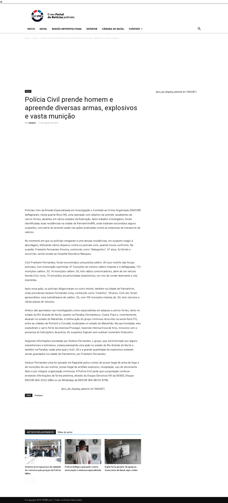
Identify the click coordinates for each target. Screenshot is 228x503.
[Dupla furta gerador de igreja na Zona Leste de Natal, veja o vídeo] (123, 451)
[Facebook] (36, 130)
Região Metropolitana (67, 28)
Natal (43, 28)
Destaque (39, 395)
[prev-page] (27, 480)
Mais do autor (65, 432)
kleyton (32, 122)
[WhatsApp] (28, 130)
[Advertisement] (114, 65)
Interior (91, 28)
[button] (199, 29)
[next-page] (32, 480)
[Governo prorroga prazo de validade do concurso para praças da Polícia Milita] (43, 451)
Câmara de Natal (113, 28)
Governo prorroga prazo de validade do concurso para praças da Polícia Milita (43, 470)
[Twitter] (43, 130)
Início (31, 28)
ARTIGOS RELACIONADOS (40, 432)
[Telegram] (51, 130)
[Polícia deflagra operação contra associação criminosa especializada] (83, 451)
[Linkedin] (59, 130)
